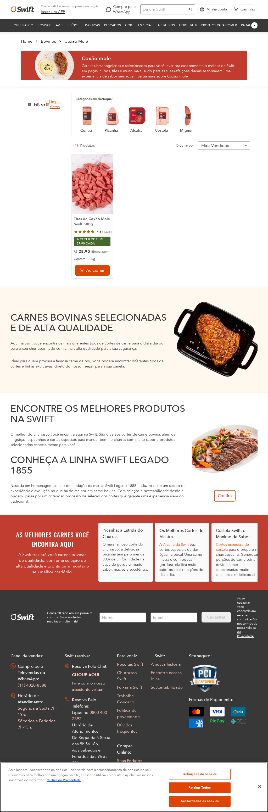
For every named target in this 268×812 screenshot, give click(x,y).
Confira (225, 496)
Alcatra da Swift (176, 544)
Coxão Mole (76, 41)
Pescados (112, 25)
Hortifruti (188, 25)
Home (26, 41)
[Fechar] (259, 786)
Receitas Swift (130, 664)
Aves (59, 25)
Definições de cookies (200, 774)
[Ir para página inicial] (22, 9)
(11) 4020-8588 (32, 685)
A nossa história (166, 664)
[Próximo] (254, 25)
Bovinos (44, 25)
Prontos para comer (219, 25)
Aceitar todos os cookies (200, 801)
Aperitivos (166, 25)
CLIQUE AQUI (85, 675)
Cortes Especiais (139, 25)
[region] (134, 787)
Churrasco (23, 25)
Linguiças (91, 25)
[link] (53, 12)
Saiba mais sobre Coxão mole (163, 76)
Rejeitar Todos (199, 787)
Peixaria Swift (129, 687)
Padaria (247, 25)
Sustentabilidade (167, 687)
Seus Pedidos (129, 761)
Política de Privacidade (64, 780)
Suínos (73, 25)
